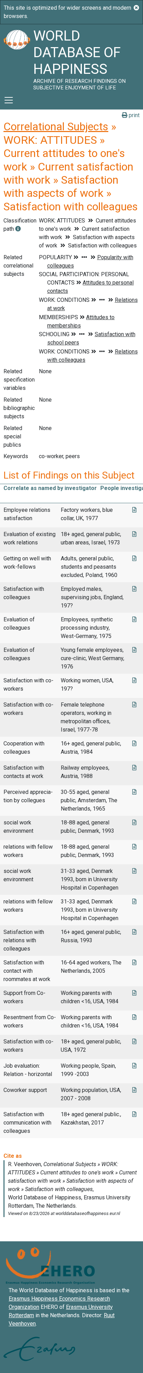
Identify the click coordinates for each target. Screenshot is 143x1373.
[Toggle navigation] (8, 100)
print (133, 115)
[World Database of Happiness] (16, 57)
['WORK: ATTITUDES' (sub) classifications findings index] (18, 229)
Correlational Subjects (55, 126)
